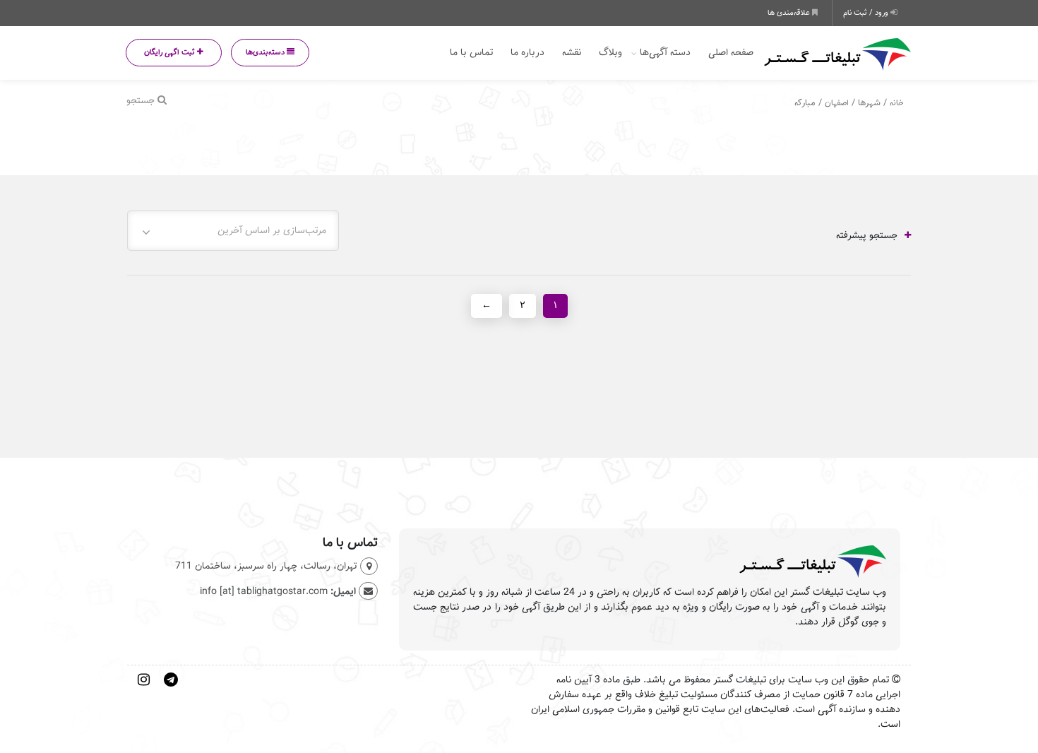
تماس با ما (471, 53)
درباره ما (527, 53)
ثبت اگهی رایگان (170, 52)
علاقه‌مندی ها (790, 12)
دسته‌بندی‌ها (266, 52)
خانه (897, 102)
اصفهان (837, 102)
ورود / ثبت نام (866, 12)
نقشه (571, 53)
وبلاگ (610, 53)
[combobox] (233, 231)
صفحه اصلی (730, 53)
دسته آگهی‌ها (665, 53)
